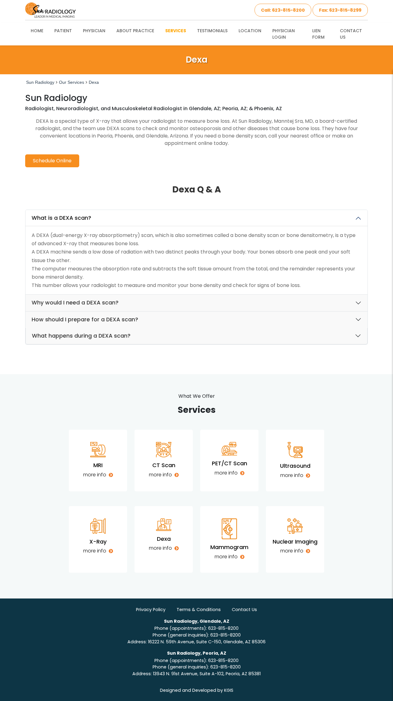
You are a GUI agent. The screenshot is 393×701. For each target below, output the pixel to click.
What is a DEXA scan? (61, 218)
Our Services (71, 82)
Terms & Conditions (199, 609)
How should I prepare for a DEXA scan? (85, 319)
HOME (37, 31)
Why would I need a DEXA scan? (75, 302)
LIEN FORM (318, 34)
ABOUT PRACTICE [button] (135, 31)
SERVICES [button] (175, 31)
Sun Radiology (40, 82)
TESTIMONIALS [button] (212, 31)
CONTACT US (351, 34)
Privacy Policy (150, 609)
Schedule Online (52, 160)
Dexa (94, 82)
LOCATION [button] (250, 31)
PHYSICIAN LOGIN (283, 34)
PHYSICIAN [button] (94, 31)
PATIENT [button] (63, 31)
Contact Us (244, 609)
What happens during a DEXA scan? (81, 335)
